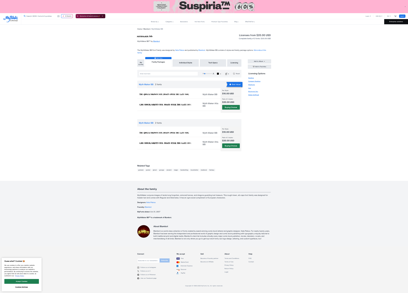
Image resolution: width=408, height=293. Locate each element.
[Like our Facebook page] (138, 278)
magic (176, 170)
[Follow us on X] (138, 271)
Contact (251, 262)
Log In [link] (402, 16)
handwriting (184, 170)
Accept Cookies (21, 281)
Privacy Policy (229, 265)
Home (139, 29)
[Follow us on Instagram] (138, 268)
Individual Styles (185, 62)
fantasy (211, 170)
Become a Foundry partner (209, 258)
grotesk (140, 170)
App (249, 88)
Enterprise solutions (396, 22)
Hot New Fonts (200, 22)
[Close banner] (102, 16)
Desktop (251, 78)
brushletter (194, 170)
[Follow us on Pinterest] (138, 275)
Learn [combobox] (367, 16)
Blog (235, 21)
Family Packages (158, 62)
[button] (405, 6)
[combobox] (47, 16)
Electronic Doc (253, 92)
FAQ (250, 258)
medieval (204, 170)
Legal (226, 272)
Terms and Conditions (232, 258)
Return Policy (229, 268)
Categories (169, 21)
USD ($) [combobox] (378, 16)
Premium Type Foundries (219, 22)
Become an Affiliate (207, 262)
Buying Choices (231, 107)
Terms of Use (229, 262)
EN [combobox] (388, 16)
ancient (169, 170)
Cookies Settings (21, 287)
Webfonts (251, 85)
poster (148, 170)
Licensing (234, 62)
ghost (155, 170)
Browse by (154, 21)
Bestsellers (184, 22)
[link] (24, 16)
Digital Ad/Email (253, 95)
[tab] (140, 63)
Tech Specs (213, 62)
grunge (161, 170)
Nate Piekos (179, 50)
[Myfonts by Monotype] (10, 18)
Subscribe (164, 260)
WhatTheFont (249, 21)
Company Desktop (254, 81)
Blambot (146, 29)
